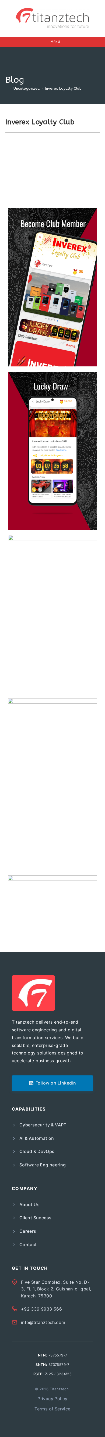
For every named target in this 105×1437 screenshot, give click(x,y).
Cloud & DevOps (37, 1151)
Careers (27, 1231)
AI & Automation (36, 1138)
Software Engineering (42, 1164)
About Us (29, 1204)
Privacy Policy (52, 1398)
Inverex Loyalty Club (63, 88)
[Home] (6, 88)
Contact (28, 1244)
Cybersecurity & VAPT (42, 1124)
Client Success (35, 1217)
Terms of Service (52, 1408)
